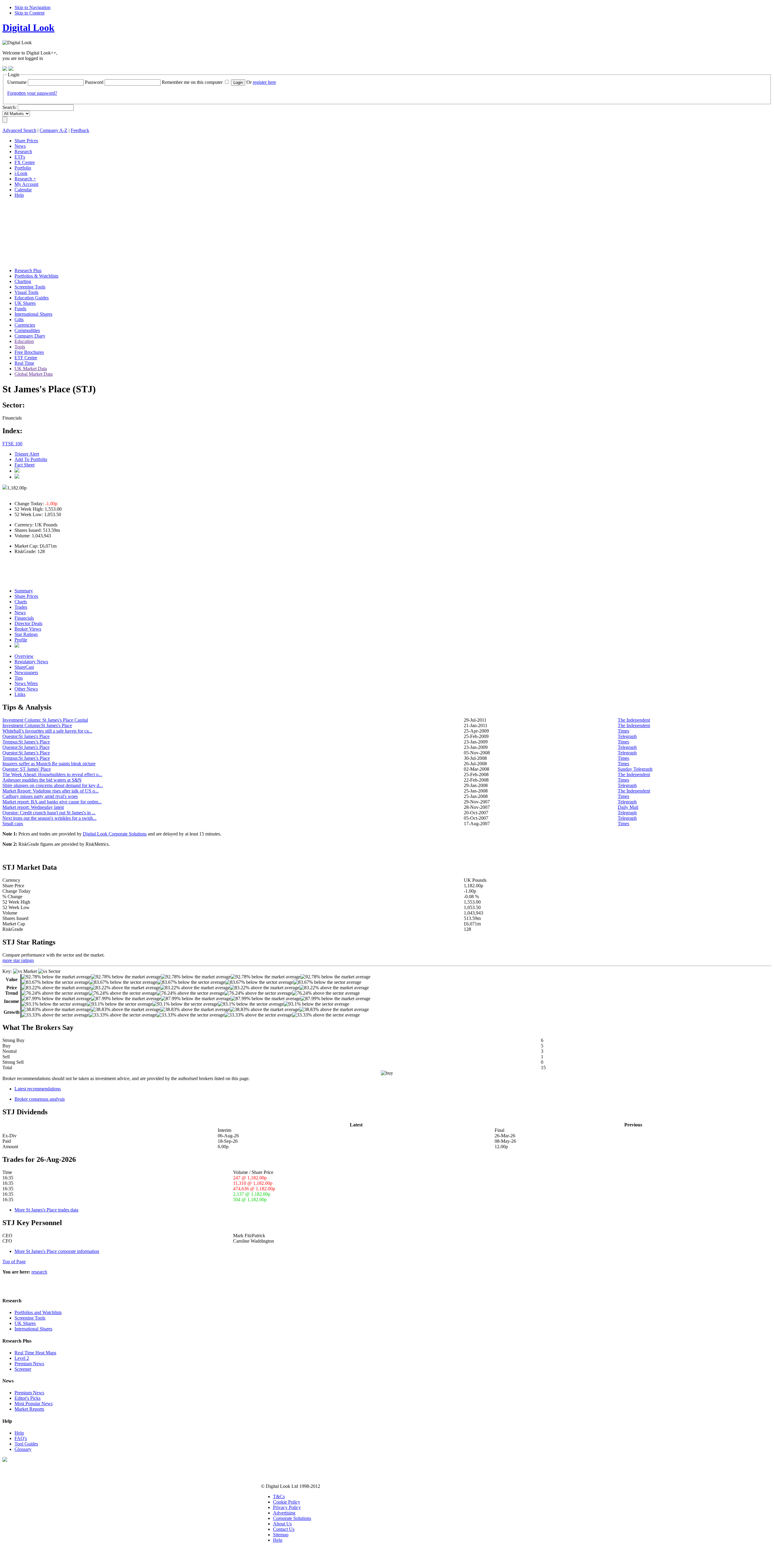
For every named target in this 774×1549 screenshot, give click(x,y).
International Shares (33, 1328)
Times (623, 730)
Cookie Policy (286, 1502)
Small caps (12, 823)
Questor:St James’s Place (26, 752)
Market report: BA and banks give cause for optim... (52, 801)
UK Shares (25, 1323)
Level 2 (22, 1358)
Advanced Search (19, 130)
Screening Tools (30, 1317)
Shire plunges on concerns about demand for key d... (52, 785)
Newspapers (26, 672)
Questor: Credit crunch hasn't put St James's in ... (49, 812)
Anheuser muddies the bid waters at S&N (42, 780)
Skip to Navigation (32, 7)
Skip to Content (29, 12)
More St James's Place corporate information (57, 1251)
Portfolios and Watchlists (38, 1312)
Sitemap (280, 1534)
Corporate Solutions (292, 1518)
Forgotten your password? (32, 93)
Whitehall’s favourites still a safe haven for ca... (47, 730)
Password (94, 82)
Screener (23, 1369)
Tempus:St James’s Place (26, 741)
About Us (282, 1523)
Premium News (29, 1363)
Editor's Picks (28, 1398)
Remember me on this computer (192, 82)
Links (20, 694)
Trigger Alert (27, 453)
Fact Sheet (24, 464)
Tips (19, 678)
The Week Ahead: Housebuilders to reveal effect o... (52, 774)
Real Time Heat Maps (35, 1352)
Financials (24, 618)
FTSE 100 (12, 443)
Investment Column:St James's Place (37, 725)
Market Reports (29, 1409)
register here (264, 82)
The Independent (634, 720)
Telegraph (627, 736)
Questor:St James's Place (26, 736)
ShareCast (24, 667)
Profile (21, 639)
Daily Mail (628, 807)
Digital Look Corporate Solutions (115, 833)
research (39, 1271)
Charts (21, 601)
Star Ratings (26, 634)
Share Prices (26, 596)
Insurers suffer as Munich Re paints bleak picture (49, 763)
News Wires (26, 683)
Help (19, 1432)
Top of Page (14, 1261)
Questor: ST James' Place (26, 769)
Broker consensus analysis (40, 1099)
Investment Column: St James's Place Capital (45, 720)
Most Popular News (34, 1403)
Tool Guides (26, 1443)
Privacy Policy (287, 1507)
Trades (21, 607)
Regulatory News (31, 661)
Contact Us (283, 1529)
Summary (24, 590)
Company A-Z (53, 130)
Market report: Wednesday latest (33, 807)
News (20, 612)
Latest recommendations (38, 1088)
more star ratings (18, 960)
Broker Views (28, 628)
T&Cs (279, 1496)
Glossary (23, 1449)
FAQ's (21, 1438)
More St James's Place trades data (46, 1209)
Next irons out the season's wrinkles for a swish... (49, 818)
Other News (26, 688)
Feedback (80, 130)
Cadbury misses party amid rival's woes (40, 796)
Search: (9, 107)
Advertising (284, 1512)
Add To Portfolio (31, 459)
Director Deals (28, 623)
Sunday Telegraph (635, 769)
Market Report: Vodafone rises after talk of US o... (50, 790)
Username (17, 82)
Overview (24, 656)
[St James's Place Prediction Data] (17, 645)
